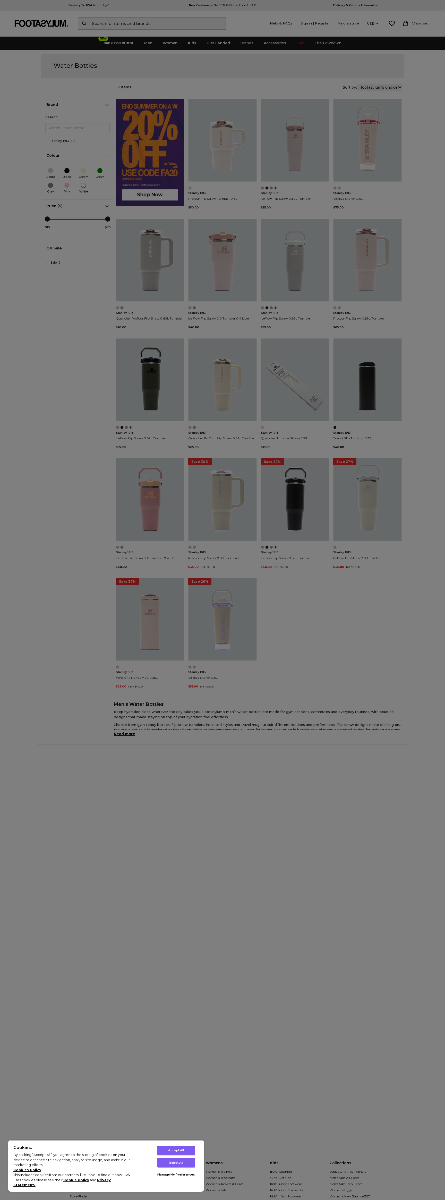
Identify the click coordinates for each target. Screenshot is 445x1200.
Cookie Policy (76, 1180)
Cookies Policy (27, 1170)
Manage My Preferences (176, 1174)
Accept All (176, 1150)
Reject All (176, 1162)
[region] (106, 1166)
